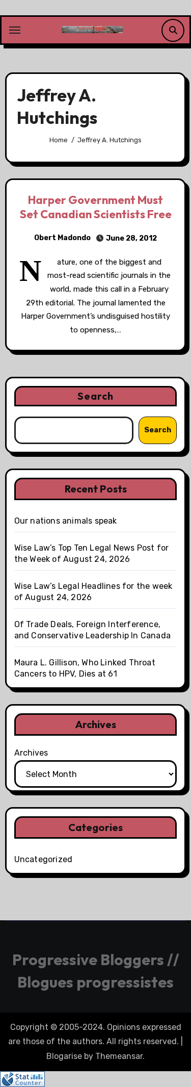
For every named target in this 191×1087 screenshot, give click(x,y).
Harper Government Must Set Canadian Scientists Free (96, 207)
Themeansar (119, 1056)
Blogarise (64, 1056)
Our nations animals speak (65, 521)
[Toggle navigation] (15, 30)
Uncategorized (43, 859)
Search (95, 396)
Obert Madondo (62, 238)
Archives (31, 753)
